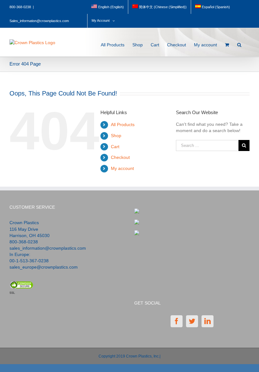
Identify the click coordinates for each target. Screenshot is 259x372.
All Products (123, 124)
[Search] (239, 43)
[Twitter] (192, 321)
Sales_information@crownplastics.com (39, 21)
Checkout (120, 157)
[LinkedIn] (208, 321)
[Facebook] (177, 321)
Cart (115, 146)
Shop (116, 135)
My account (122, 168)
